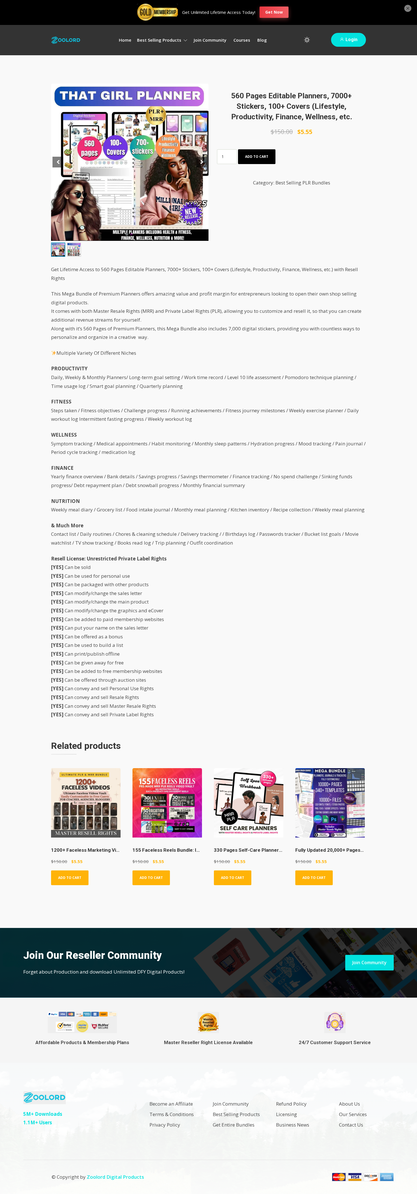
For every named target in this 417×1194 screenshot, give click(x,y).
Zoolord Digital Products (115, 1177)
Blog (262, 40)
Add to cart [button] (69, 877)
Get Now (274, 12)
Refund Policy (291, 1103)
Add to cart (256, 156)
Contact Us (351, 1124)
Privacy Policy (164, 1124)
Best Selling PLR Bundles (302, 182)
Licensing (286, 1114)
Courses (241, 40)
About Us (349, 1103)
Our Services (353, 1114)
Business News (292, 1124)
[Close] (408, 7)
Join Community (210, 40)
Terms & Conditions (171, 1114)
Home (125, 40)
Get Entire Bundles (233, 1124)
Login (350, 39)
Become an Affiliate (171, 1103)
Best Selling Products (159, 40)
